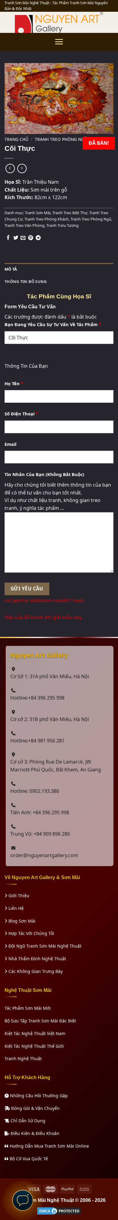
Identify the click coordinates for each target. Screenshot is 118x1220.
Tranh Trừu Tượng (62, 225)
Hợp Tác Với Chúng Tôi (30, 933)
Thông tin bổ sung (26, 281)
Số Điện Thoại (21, 414)
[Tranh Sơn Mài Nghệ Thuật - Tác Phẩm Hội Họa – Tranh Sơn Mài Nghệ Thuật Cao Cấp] (59, 22)
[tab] (59, 269)
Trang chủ (16, 139)
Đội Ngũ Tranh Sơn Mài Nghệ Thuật (44, 946)
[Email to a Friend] (23, 238)
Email (10, 444)
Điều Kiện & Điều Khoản (34, 1133)
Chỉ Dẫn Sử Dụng (27, 1120)
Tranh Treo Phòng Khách (47, 219)
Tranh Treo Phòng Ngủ (61, 139)
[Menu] (59, 41)
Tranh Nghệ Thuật (23, 1058)
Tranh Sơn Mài (38, 212)
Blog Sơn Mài (21, 921)
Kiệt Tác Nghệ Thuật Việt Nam (35, 1033)
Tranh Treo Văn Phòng (24, 225)
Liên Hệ (15, 908)
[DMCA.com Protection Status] (59, 1210)
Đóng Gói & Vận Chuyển (35, 1108)
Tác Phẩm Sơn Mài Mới (28, 1008)
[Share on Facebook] (8, 238)
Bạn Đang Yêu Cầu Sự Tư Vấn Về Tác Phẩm (53, 324)
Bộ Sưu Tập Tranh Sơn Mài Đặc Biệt (40, 1021)
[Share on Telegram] (38, 238)
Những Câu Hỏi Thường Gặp (38, 1095)
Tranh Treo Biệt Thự (69, 212)
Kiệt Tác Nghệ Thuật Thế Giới (34, 1046)
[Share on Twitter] (15, 238)
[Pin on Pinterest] (30, 238)
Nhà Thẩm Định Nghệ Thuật (36, 958)
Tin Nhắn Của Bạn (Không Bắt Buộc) (44, 474)
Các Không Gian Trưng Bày (35, 971)
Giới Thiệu (18, 895)
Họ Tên (14, 383)
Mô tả (11, 269)
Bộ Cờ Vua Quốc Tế (28, 1158)
